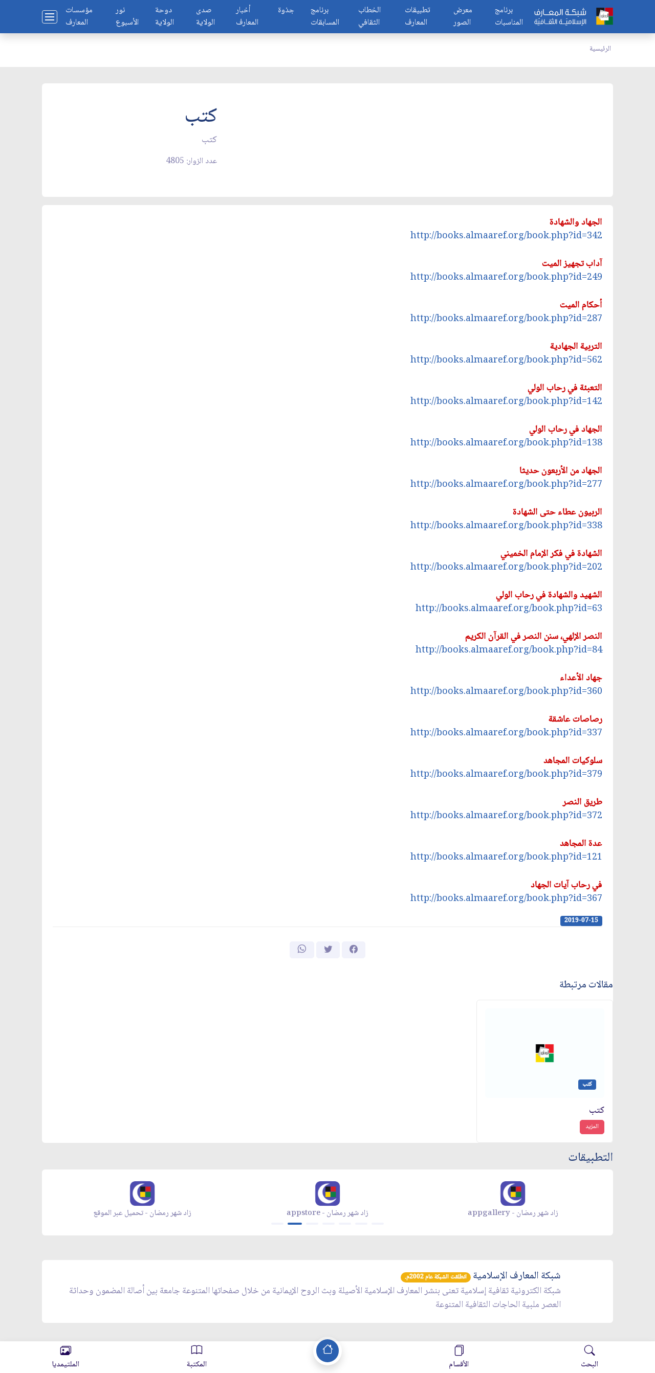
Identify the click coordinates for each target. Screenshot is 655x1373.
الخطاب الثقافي (369, 17)
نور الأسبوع (127, 17)
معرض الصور (462, 17)
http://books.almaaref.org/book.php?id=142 (506, 402)
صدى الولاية (205, 17)
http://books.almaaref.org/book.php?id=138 (506, 443)
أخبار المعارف (247, 17)
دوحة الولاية (164, 17)
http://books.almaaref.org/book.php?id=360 (506, 692)
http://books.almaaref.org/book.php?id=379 (506, 774)
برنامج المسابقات (325, 17)
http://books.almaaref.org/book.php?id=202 (506, 567)
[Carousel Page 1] (277, 1224)
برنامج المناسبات (509, 17)
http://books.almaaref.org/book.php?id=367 (506, 899)
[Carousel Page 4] (328, 1224)
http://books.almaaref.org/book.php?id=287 (506, 319)
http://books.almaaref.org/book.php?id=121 (506, 857)
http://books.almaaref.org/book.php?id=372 (506, 816)
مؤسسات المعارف (79, 17)
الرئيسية (600, 49)
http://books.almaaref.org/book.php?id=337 (506, 733)
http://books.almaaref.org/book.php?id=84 (509, 650)
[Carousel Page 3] (312, 1224)
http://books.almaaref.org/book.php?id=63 (509, 609)
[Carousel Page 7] (378, 1224)
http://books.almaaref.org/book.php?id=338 (506, 526)
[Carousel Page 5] (345, 1224)
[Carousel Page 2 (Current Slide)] (295, 1224)
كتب (596, 1111)
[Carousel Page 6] (361, 1224)
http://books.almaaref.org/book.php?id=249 (506, 277)
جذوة (286, 11)
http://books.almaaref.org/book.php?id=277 (506, 484)
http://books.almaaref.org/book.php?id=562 (506, 360)
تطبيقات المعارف (417, 17)
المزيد (592, 1126)
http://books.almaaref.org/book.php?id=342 (506, 236)
